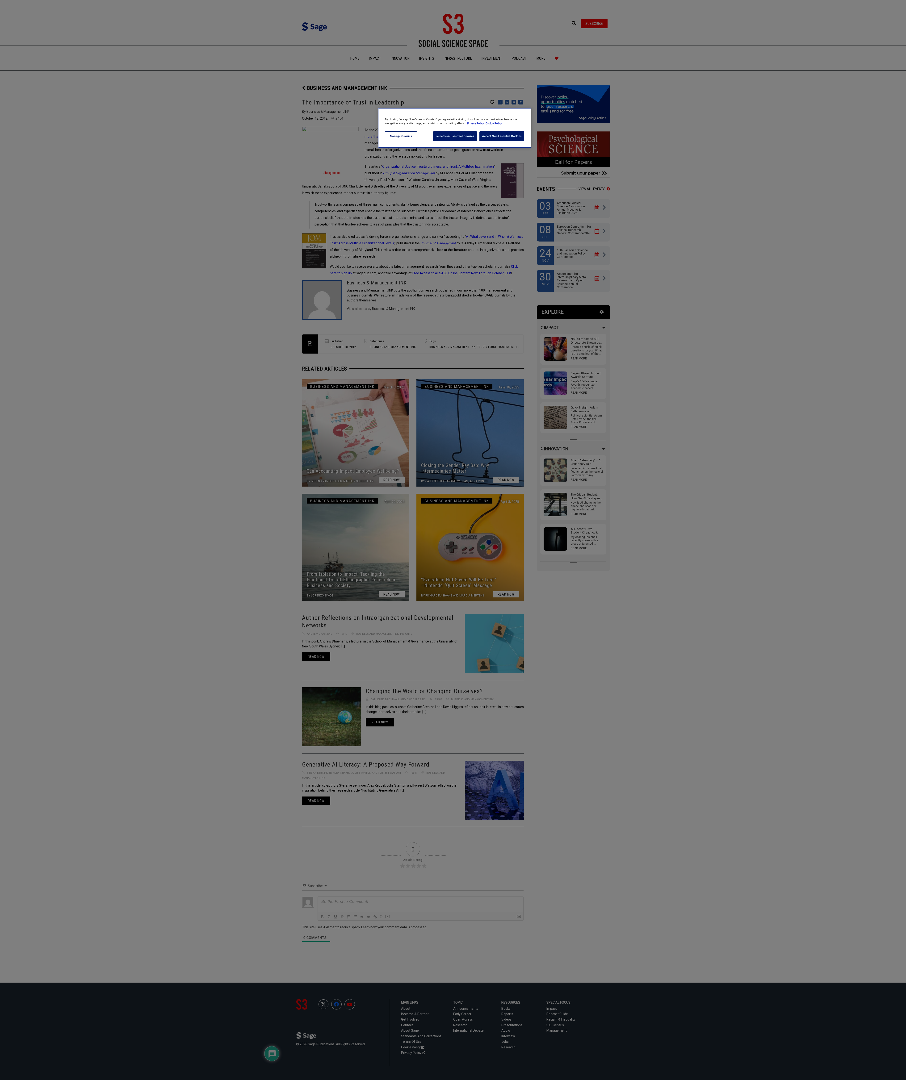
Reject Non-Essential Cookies (455, 136)
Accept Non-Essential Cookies (502, 136)
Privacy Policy (475, 123)
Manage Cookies (401, 136)
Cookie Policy (494, 123)
